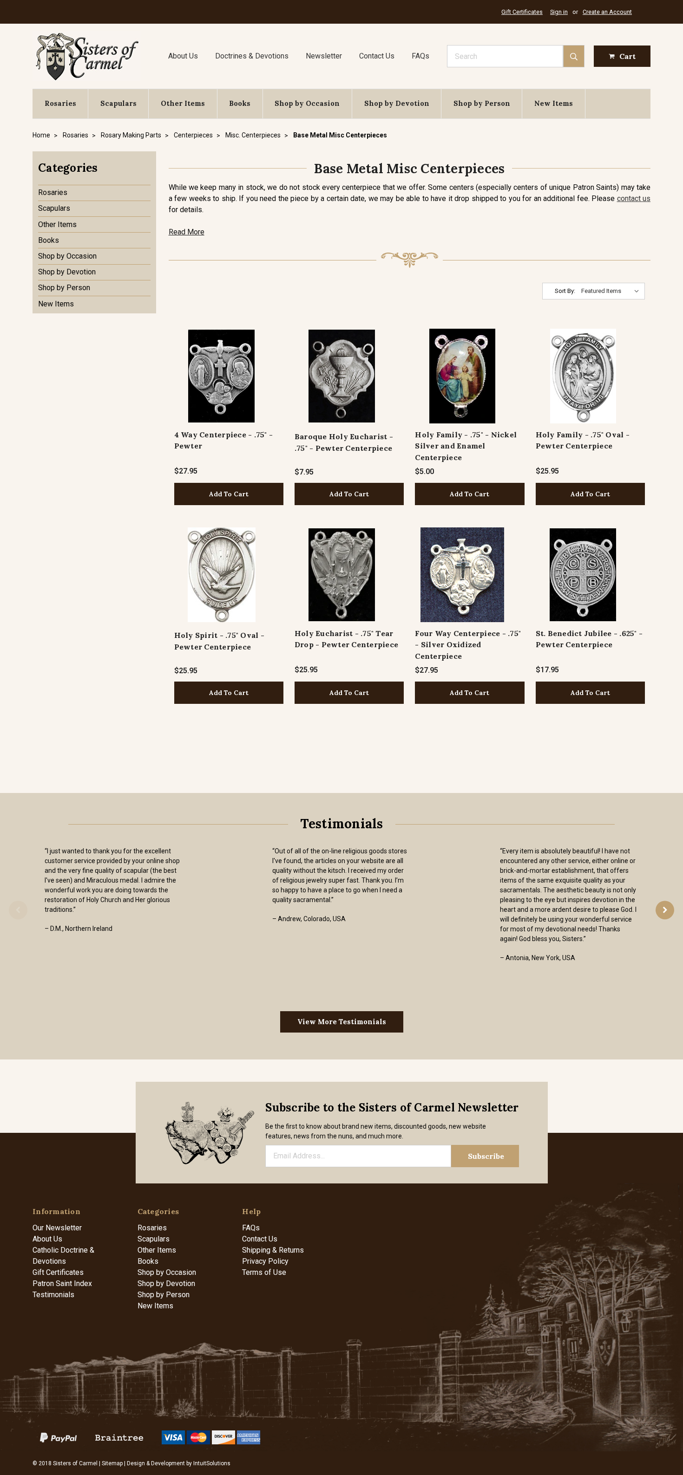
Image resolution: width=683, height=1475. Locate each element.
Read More (186, 231)
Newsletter (324, 56)
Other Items (183, 103)
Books (239, 103)
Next (665, 910)
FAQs (420, 56)
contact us (634, 198)
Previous (18, 910)
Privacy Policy (265, 1261)
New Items (553, 103)
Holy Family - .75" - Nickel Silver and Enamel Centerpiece (466, 446)
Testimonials (53, 1294)
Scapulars (118, 103)
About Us (183, 56)
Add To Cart (229, 494)
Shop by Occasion (307, 103)
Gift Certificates (522, 11)
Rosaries (60, 103)
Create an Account (607, 11)
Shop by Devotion (396, 103)
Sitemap (112, 1463)
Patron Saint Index (62, 1283)
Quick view (221, 376)
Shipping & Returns (273, 1250)
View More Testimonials (341, 1021)
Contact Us (376, 56)
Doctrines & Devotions (252, 56)
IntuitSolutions (211, 1463)
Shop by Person (481, 103)
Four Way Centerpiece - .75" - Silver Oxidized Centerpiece (468, 645)
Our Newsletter (57, 1227)
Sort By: (565, 290)
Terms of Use (264, 1272)
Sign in (559, 11)
